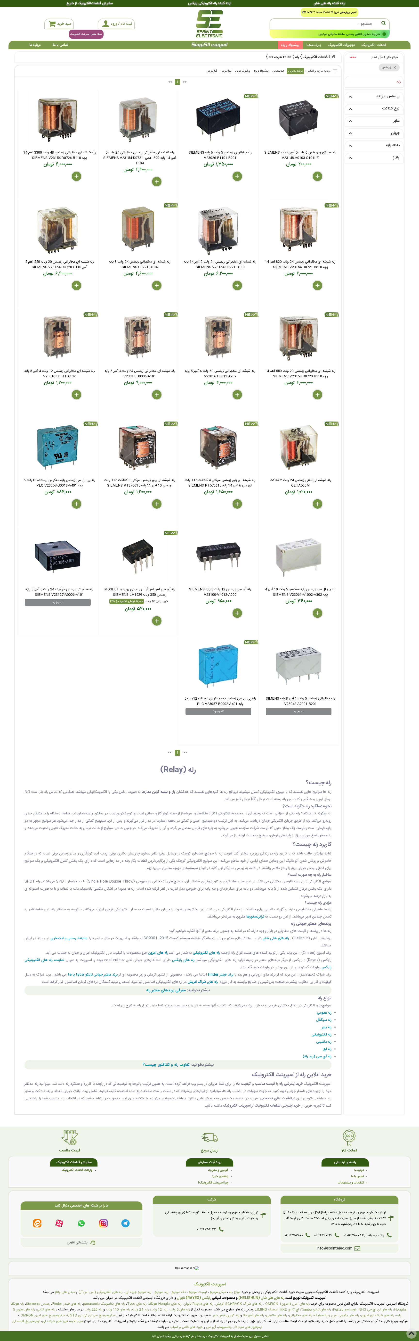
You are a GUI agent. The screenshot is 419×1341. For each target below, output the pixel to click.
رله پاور (326, 1027)
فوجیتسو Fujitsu (344, 1310)
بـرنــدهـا (313, 45)
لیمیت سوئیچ (198, 1292)
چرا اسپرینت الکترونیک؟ (213, 1182)
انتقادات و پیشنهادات (351, 1182)
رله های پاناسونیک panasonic (104, 1304)
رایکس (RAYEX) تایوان (194, 1298)
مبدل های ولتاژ (65, 1292)
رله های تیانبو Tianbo (316, 1310)
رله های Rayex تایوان (198, 1304)
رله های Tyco (137, 1304)
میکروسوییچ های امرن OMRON (43, 1315)
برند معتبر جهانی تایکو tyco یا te (93, 975)
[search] (330, 23)
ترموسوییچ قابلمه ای (26, 1321)
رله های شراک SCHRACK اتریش (238, 1304)
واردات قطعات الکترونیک (77, 1170)
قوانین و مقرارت (218, 1170)
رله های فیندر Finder (66, 1304)
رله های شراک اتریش (202, 982)
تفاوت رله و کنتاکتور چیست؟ (166, 1064)
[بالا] (411, 1333)
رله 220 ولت (93, 1310)
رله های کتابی (46, 1310)
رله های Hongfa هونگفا (165, 1304)
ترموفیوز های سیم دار (248, 1327)
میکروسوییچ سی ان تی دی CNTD (91, 1315)
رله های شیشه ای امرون (377, 1315)
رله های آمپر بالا (253, 1315)
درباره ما (35, 45)
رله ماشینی (323, 1042)
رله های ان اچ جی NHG (375, 1310)
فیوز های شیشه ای (55, 1321)
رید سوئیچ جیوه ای (139, 1292)
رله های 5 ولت (179, 1310)
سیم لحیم (76, 1321)
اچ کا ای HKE (289, 1310)
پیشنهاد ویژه (290, 45)
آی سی (211, 1327)
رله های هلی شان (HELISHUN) (261, 1298)
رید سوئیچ (161, 1292)
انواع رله (235, 1292)
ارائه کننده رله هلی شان (329, 3)
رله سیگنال (323, 1020)
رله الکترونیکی (321, 1035)
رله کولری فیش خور (226, 1315)
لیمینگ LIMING (266, 1310)
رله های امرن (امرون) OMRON (287, 1304)
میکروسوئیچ (218, 1292)
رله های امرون (158, 953)
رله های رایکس (183, 960)
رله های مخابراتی (300, 1315)
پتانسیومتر (225, 1327)
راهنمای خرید (220, 1176)
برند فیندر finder (220, 975)
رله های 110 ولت (118, 1310)
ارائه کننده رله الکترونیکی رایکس (209, 3)
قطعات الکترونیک (374, 45)
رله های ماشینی (276, 1315)
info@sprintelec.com (334, 1248)
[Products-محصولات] (333, 56)
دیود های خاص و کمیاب (186, 1327)
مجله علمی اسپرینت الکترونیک (86, 34)
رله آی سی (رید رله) (317, 1056)
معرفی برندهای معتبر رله (166, 990)
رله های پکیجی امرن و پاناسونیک (336, 1315)
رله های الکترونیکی (206, 953)
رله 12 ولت (159, 1310)
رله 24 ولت (140, 1310)
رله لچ (327, 1049)
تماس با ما (60, 45)
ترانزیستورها (255, 917)
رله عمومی (324, 1013)
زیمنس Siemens (38, 1304)
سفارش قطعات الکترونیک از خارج (89, 3)
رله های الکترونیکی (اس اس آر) (101, 1292)
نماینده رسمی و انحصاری (69, 938)
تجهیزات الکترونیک (341, 45)
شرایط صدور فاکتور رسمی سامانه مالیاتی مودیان (349, 34)
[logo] (209, 23)
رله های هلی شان (276, 938)
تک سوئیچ (178, 1292)
